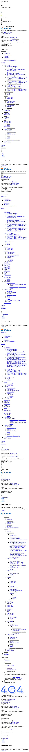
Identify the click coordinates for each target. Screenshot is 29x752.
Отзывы (6, 56)
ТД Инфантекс (7, 121)
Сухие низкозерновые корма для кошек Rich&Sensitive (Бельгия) (16, 72)
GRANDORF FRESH (9, 85)
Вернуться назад (5, 699)
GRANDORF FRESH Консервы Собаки (17, 90)
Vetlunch (9, 106)
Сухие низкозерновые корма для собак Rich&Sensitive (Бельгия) (16, 75)
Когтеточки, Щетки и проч (13, 140)
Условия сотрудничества (10, 60)
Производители (8, 54)
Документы (6, 58)
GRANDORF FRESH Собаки (14, 88)
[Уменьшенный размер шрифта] (1, 2)
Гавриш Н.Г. (7, 113)
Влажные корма (11, 128)
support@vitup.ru (14, 40)
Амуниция (9, 130)
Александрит (7, 110)
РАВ (5, 120)
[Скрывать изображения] (1, 20)
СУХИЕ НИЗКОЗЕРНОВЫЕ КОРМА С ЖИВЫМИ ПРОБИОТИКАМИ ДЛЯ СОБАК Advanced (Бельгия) (17, 83)
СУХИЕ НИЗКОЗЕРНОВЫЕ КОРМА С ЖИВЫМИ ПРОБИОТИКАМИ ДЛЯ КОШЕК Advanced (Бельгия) (17, 79)
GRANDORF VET (8, 92)
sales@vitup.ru (13, 37)
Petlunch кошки (10, 102)
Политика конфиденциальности (9, 729)
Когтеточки (9, 108)
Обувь (8, 136)
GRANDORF (7, 65)
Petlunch (6, 100)
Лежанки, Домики (11, 134)
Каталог (3, 62)
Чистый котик (7, 142)
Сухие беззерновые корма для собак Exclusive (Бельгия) (16, 70)
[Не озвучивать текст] (1, 25)
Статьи (2, 146)
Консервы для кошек (12, 66)
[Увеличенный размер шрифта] (2, 6)
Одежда (8, 137)
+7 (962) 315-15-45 (7, 32)
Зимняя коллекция (11, 132)
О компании (7, 53)
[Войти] (1, 151)
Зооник (5, 116)
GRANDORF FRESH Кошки (14, 86)
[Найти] (2, 174)
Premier (6, 96)
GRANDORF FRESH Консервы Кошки (17, 89)
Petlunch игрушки (11, 101)
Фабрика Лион (7, 129)
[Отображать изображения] (1, 18)
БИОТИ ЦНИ (7, 122)
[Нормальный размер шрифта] (2, 4)
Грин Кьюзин (7, 114)
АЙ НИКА (6, 109)
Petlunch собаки (10, 105)
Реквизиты (6, 57)
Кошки (8, 93)
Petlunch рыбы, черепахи (13, 104)
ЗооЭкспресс (7, 117)
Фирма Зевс (7, 141)
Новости (3, 145)
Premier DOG (10, 98)
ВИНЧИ (6, 112)
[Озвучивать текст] (1, 23)
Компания (3, 51)
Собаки (8, 94)
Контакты (3, 148)
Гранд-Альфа (7, 126)
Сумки (8, 138)
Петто (5, 118)
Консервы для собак (12, 68)
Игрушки (9, 133)
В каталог (3, 165)
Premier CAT (10, 97)
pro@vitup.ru (15, 39)
